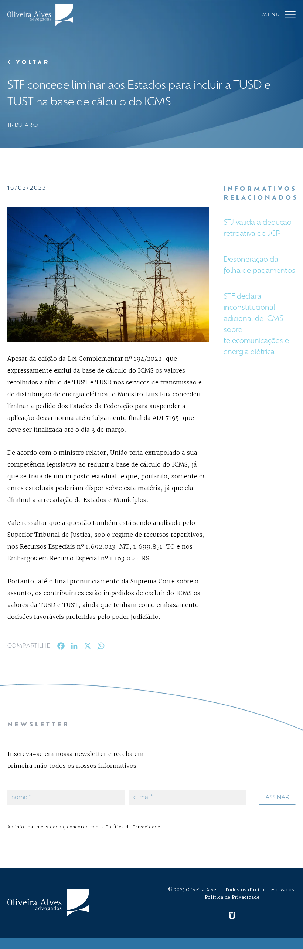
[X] (87, 647)
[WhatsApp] (101, 647)
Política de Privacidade (132, 827)
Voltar (31, 62)
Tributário (22, 125)
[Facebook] (61, 647)
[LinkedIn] (74, 647)
